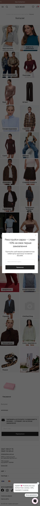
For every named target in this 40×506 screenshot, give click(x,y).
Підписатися (20, 267)
